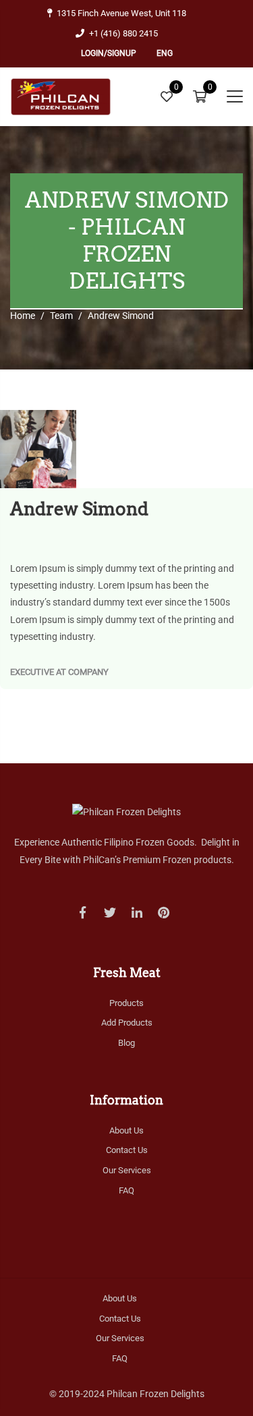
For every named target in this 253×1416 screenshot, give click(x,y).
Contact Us (127, 1150)
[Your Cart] (199, 96)
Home (22, 315)
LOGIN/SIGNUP (108, 53)
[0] (167, 96)
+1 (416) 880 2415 (123, 33)
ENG (165, 53)
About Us (126, 1130)
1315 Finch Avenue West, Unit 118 (121, 13)
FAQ (126, 1190)
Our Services (127, 1170)
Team (61, 315)
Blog (126, 1043)
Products (126, 1003)
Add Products (126, 1022)
